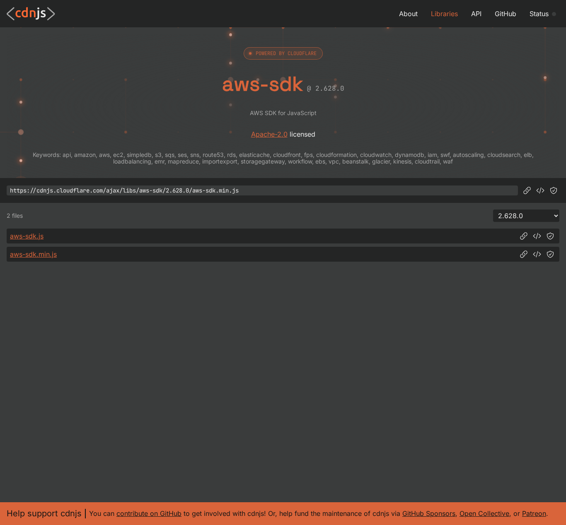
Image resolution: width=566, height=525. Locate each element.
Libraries (444, 14)
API (476, 14)
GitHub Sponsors (428, 513)
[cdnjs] (31, 13)
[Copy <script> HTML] (540, 190)
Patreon (534, 513)
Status (539, 14)
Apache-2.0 (269, 134)
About (408, 14)
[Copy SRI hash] (553, 190)
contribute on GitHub (148, 513)
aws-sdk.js (27, 236)
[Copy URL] (527, 190)
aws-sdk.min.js (33, 254)
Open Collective (484, 513)
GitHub (505, 14)
